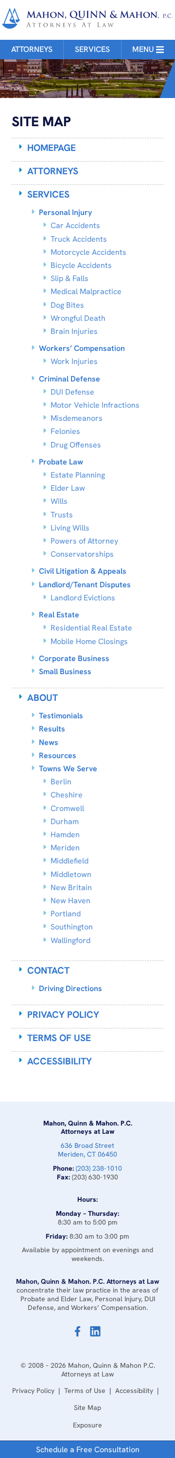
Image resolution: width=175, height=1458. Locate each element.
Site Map (87, 1407)
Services (92, 49)
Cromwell (67, 808)
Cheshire (67, 795)
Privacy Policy (63, 1015)
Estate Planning (78, 475)
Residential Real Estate (91, 628)
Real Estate (59, 615)
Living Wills (70, 528)
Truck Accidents (79, 239)
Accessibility (59, 1061)
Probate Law (61, 462)
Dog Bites (67, 305)
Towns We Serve (68, 768)
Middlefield (69, 861)
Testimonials (61, 716)
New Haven (70, 900)
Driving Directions (70, 988)
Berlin (61, 782)
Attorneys (31, 49)
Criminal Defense (69, 379)
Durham (65, 821)
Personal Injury (65, 212)
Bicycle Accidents (81, 265)
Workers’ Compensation (82, 348)
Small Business (65, 671)
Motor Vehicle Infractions (95, 405)
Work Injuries (74, 361)
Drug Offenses (76, 445)
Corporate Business (74, 658)
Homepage (51, 148)
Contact (48, 970)
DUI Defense (72, 392)
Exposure (87, 1425)
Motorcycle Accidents (88, 252)
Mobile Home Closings (89, 641)
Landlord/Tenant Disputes (85, 585)
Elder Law (68, 488)
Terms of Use (59, 1038)
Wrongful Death (78, 318)
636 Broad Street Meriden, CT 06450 (87, 1150)
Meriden (65, 848)
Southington (72, 927)
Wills (59, 501)
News (48, 742)
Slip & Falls (69, 278)
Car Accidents (75, 225)
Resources (57, 755)
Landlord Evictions (83, 598)
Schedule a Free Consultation (88, 1449)
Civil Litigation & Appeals (82, 571)
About (42, 698)
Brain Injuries (74, 331)
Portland (66, 914)
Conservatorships (82, 554)
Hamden (65, 834)
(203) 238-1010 (99, 1168)
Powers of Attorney (84, 541)
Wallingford (70, 940)
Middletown (71, 874)
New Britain (71, 887)
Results (52, 729)
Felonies (65, 431)
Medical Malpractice (86, 291)
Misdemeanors (77, 418)
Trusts (62, 515)
